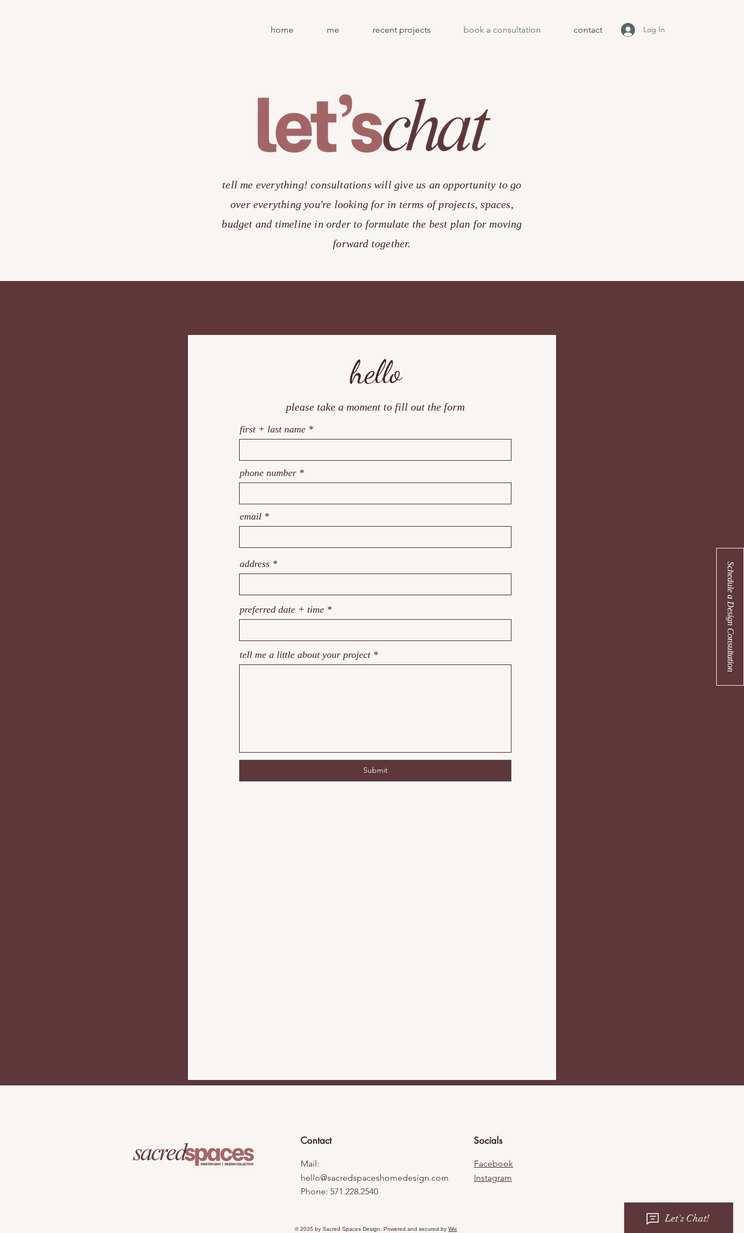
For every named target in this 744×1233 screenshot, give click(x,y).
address (255, 564)
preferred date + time (282, 609)
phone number (268, 473)
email (250, 516)
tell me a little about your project (305, 655)
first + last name (273, 429)
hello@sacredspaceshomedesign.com (375, 1178)
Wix (452, 1229)
